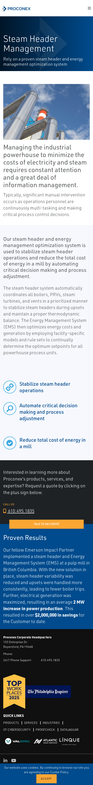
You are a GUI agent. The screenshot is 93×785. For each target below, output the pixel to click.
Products (11, 722)
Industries (51, 722)
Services (30, 722)
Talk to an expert (46, 524)
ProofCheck (45, 729)
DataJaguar (69, 729)
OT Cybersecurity (16, 729)
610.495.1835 (20, 511)
